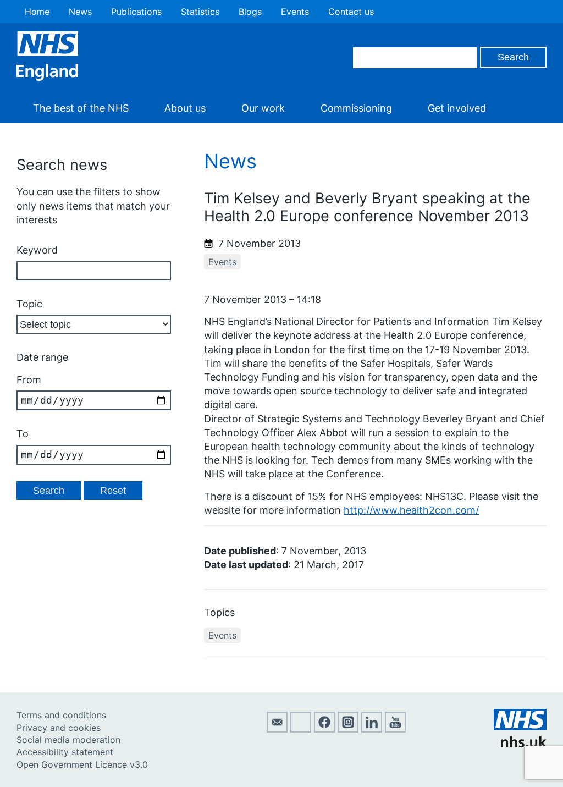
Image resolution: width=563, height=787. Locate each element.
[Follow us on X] (300, 729)
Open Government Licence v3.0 (82, 764)
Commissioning (356, 108)
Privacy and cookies (58, 727)
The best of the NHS (81, 108)
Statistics (200, 11)
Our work (263, 108)
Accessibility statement (64, 751)
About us (185, 108)
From (28, 380)
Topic (29, 304)
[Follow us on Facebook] (324, 729)
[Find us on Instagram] (348, 729)
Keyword (37, 250)
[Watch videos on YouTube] (395, 729)
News (80, 11)
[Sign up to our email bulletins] (277, 729)
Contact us (351, 11)
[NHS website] (520, 744)
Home (37, 11)
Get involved (457, 108)
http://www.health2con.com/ (411, 510)
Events (295, 11)
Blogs (250, 11)
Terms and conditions (61, 714)
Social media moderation (68, 739)
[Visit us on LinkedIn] (371, 729)
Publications (136, 11)
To (22, 433)
